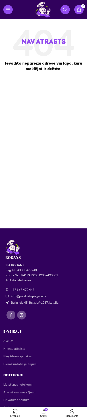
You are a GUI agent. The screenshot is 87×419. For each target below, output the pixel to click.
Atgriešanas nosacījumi (19, 392)
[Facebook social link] (10, 315)
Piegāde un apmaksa (17, 356)
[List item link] (43, 289)
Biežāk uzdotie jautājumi (20, 364)
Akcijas (8, 341)
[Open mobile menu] (8, 9)
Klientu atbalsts (14, 348)
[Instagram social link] (21, 315)
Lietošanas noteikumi (18, 384)
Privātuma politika (16, 400)
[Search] (65, 9)
